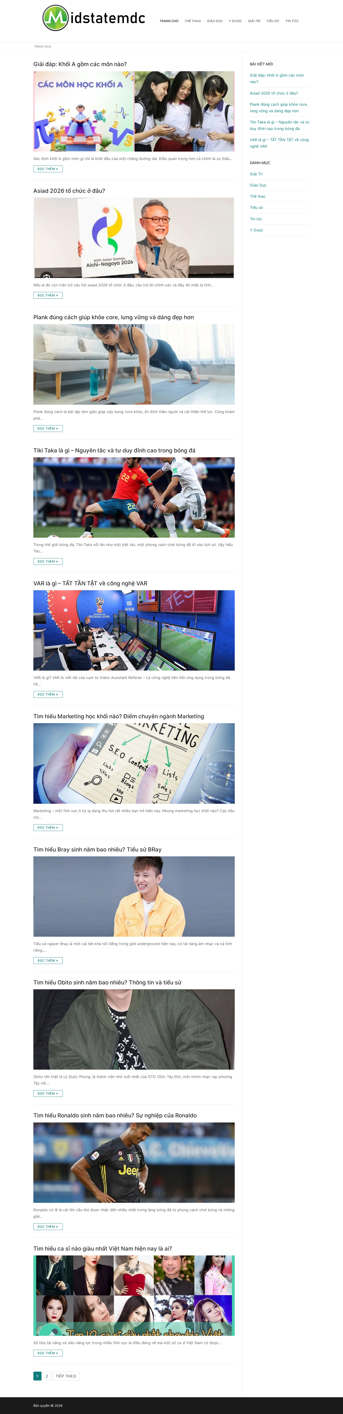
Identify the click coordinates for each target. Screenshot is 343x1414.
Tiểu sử (256, 207)
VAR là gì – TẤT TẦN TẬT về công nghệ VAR (90, 583)
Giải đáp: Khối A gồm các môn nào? (80, 64)
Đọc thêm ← (48, 169)
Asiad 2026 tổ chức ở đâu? (69, 190)
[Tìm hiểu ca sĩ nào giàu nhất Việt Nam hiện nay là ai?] (134, 1295)
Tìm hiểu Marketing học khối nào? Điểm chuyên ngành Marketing (118, 716)
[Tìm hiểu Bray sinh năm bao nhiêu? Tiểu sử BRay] (134, 896)
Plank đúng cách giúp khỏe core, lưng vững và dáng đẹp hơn (113, 317)
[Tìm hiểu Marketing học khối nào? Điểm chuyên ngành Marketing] (134, 763)
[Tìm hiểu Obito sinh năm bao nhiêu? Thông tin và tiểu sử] (134, 1029)
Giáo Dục (258, 185)
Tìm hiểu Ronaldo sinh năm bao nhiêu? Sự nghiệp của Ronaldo (115, 1115)
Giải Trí (256, 174)
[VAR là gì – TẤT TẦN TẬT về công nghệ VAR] (134, 630)
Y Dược (256, 230)
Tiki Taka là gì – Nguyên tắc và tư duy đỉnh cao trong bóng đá (114, 450)
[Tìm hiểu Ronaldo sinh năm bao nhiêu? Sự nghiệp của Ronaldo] (134, 1162)
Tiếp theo (66, 1376)
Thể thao (258, 196)
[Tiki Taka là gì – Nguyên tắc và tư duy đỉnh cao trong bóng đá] (134, 497)
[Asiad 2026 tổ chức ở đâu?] (134, 238)
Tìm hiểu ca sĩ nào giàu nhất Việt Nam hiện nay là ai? (102, 1248)
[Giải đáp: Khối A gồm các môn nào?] (134, 111)
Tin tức (256, 219)
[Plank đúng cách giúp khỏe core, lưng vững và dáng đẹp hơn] (134, 364)
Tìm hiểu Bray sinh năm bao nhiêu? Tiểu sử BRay (97, 849)
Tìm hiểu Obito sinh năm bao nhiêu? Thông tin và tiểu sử (107, 982)
